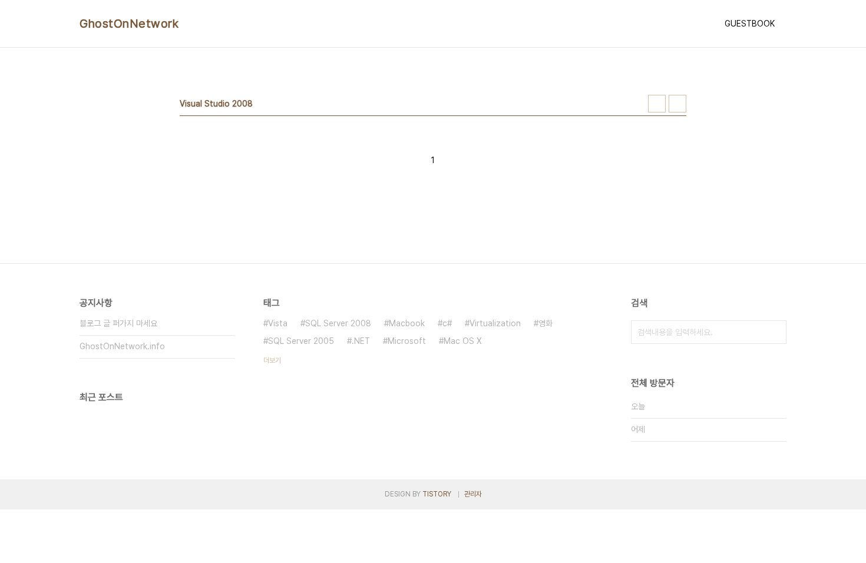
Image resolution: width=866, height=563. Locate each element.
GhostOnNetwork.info (122, 346)
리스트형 (677, 103)
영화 (545, 323)
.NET (361, 341)
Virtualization (495, 323)
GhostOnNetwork (129, 23)
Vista (277, 323)
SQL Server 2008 (338, 323)
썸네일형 (657, 103)
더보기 (272, 360)
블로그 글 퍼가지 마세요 (118, 323)
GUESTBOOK (750, 23)
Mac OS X (463, 341)
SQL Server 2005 (301, 341)
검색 (774, 332)
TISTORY (436, 494)
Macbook (407, 323)
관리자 (473, 494)
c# (447, 323)
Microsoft (407, 341)
